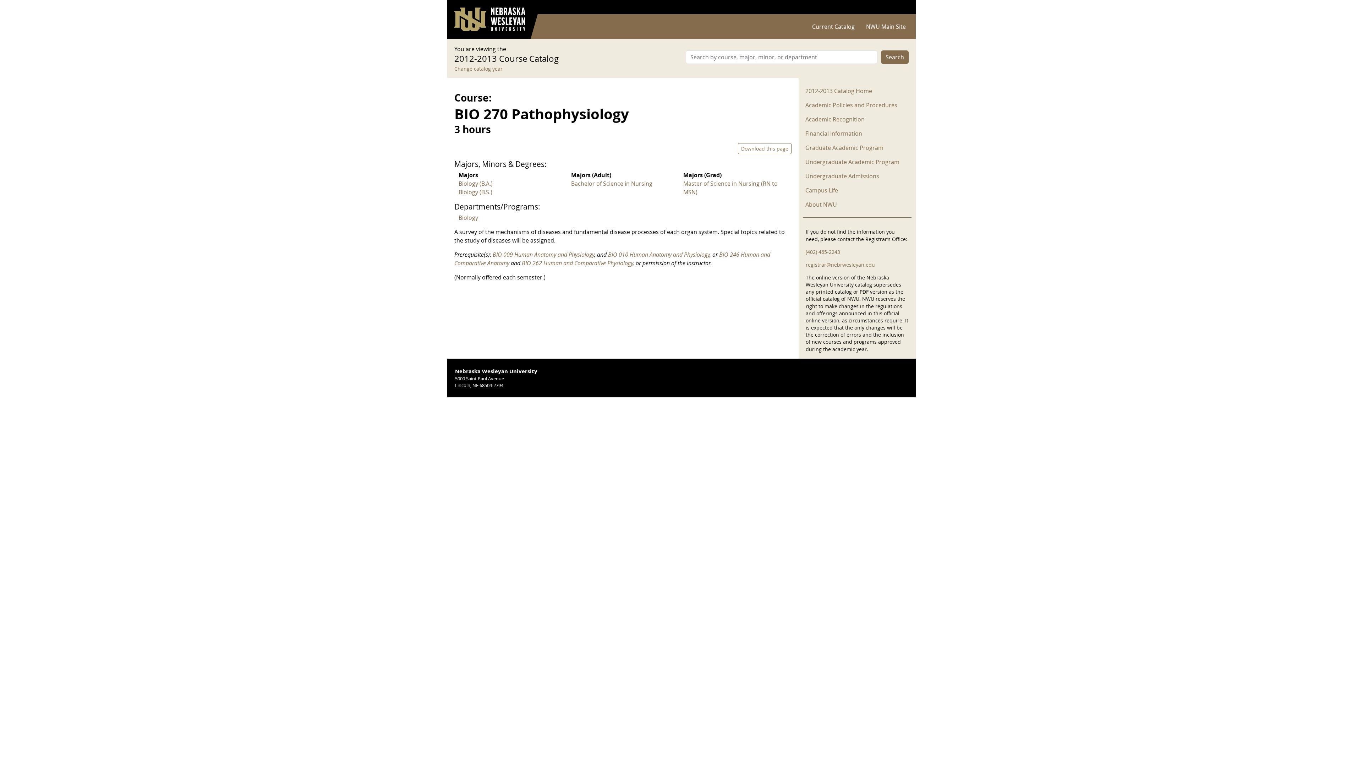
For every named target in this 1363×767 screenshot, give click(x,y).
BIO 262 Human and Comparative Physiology (577, 263)
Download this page (764, 148)
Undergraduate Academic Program (852, 162)
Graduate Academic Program (844, 148)
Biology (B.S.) (475, 192)
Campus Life (821, 190)
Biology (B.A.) (476, 183)
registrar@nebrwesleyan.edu (840, 264)
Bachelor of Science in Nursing (611, 183)
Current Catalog (833, 27)
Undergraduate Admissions (842, 176)
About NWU (821, 204)
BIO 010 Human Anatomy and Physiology (659, 255)
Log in (899, 7)
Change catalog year (478, 68)
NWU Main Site (886, 27)
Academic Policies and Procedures (851, 105)
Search (895, 57)
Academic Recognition (835, 119)
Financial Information (833, 133)
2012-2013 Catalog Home (838, 91)
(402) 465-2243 (823, 252)
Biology (468, 218)
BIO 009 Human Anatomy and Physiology (543, 255)
